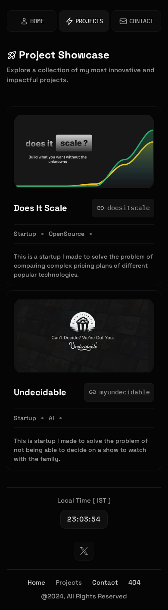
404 (134, 582)
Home (36, 582)
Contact (105, 582)
